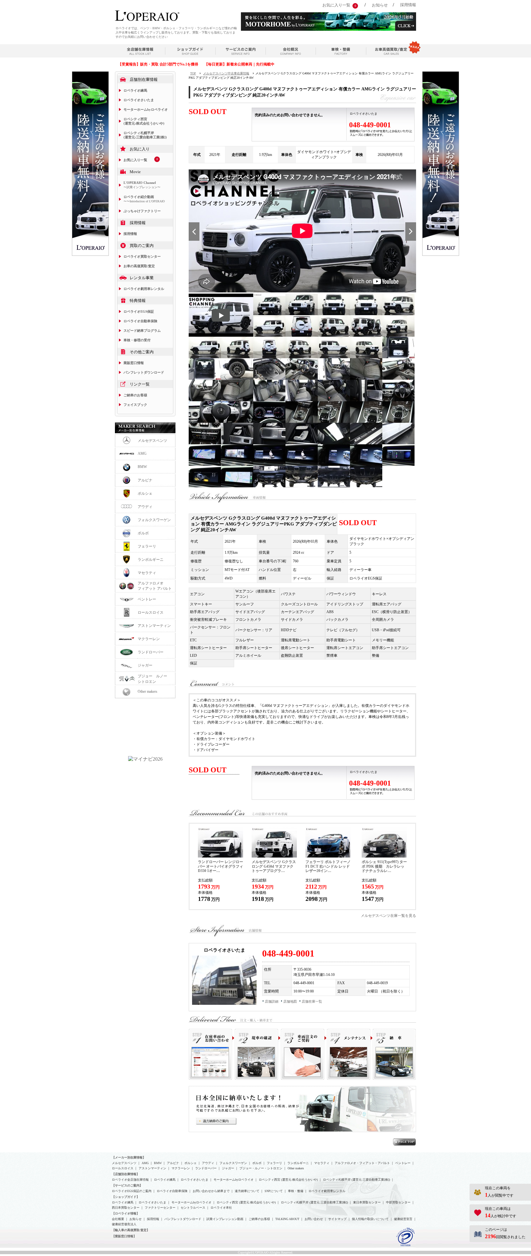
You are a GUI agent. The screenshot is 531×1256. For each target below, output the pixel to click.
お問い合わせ (314, 1219)
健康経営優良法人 (124, 1224)
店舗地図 (290, 1001)
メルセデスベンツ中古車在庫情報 (226, 73)
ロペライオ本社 (221, 1207)
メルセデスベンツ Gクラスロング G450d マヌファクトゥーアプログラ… (274, 866)
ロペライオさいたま (139, 100)
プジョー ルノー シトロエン (154, 679)
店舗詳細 (271, 1001)
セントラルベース (193, 1207)
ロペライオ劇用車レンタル (144, 289)
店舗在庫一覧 (312, 1001)
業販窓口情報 (134, 363)
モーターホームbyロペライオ (146, 109)
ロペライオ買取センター (142, 256)
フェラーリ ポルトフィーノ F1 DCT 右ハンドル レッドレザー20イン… (328, 866)
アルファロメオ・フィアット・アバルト (362, 1163)
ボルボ (143, 533)
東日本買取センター (367, 1202)
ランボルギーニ (150, 559)
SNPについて (274, 1191)
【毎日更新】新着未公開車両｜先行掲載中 (239, 64)
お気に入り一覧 (336, 5)
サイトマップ (337, 1219)
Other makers (147, 691)
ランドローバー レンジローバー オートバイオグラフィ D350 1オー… (220, 866)
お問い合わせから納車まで (211, 1191)
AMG (142, 453)
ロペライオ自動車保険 (140, 321)
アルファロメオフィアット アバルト (155, 586)
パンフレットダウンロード (144, 372)
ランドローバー (150, 652)
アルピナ (145, 480)
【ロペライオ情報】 (126, 1213)
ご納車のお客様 (135, 395)
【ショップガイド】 (126, 1197)
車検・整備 (295, 1191)
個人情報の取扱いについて (370, 1219)
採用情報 (408, 4)
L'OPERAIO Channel (142, 185)
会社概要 (118, 1219)
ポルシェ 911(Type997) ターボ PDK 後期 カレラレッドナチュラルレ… (384, 866)
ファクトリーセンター (160, 1207)
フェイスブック (135, 404)
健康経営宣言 (403, 1219)
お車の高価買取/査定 (139, 266)
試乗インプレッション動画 (224, 1219)
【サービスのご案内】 (127, 1185)
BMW (142, 467)
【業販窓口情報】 (124, 1236)
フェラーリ (147, 546)
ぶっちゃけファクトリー (142, 211)
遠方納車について (247, 1191)
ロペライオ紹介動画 (144, 199)
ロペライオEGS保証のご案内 (131, 1191)
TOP (193, 73)
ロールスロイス (150, 612)
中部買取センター (398, 1202)
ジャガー (145, 665)
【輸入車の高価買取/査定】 (131, 1230)
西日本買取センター (126, 1207)
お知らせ (380, 5)
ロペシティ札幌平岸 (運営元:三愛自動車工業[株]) (145, 135)
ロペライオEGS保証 (139, 311)
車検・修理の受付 (137, 340)
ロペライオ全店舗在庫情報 (130, 1179)
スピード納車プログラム (142, 330)
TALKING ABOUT (287, 1219)
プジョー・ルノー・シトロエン (260, 1168)
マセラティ (147, 573)
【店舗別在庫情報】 (126, 1174)
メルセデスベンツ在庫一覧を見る (388, 915)
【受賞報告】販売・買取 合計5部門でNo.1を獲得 (158, 64)
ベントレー (147, 599)
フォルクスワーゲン (154, 520)
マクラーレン (149, 639)
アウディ (145, 507)
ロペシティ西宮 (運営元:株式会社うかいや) (144, 121)
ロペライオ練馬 (135, 90)
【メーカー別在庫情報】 (129, 1157)
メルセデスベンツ (152, 440)
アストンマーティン (154, 626)
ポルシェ (145, 493)
